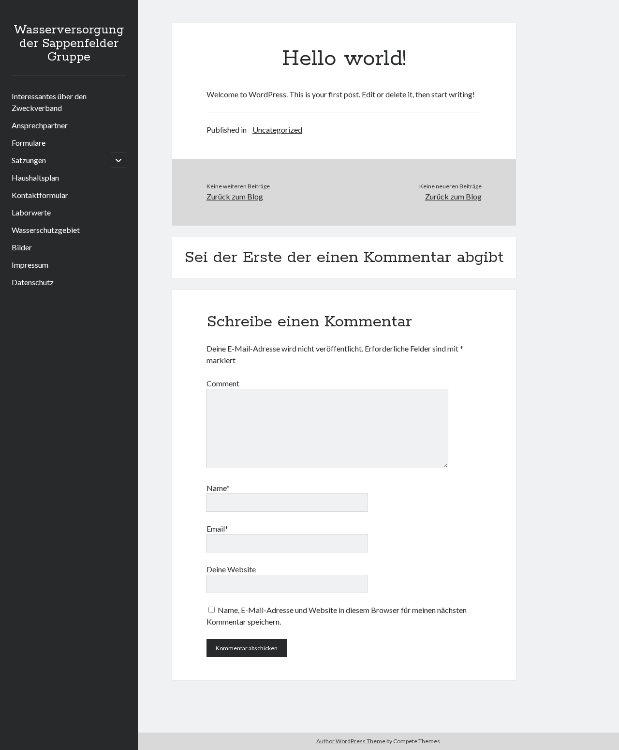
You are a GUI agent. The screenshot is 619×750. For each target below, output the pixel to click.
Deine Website (231, 569)
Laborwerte (31, 212)
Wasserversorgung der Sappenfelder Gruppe (69, 43)
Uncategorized (277, 129)
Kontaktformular (40, 194)
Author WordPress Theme (350, 741)
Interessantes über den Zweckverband (49, 102)
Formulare (28, 142)
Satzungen (29, 160)
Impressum (30, 264)
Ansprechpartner (40, 125)
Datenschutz (33, 282)
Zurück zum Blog (234, 196)
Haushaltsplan (35, 177)
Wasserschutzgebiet (46, 229)
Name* (218, 487)
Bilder (22, 247)
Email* (217, 528)
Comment (222, 383)
